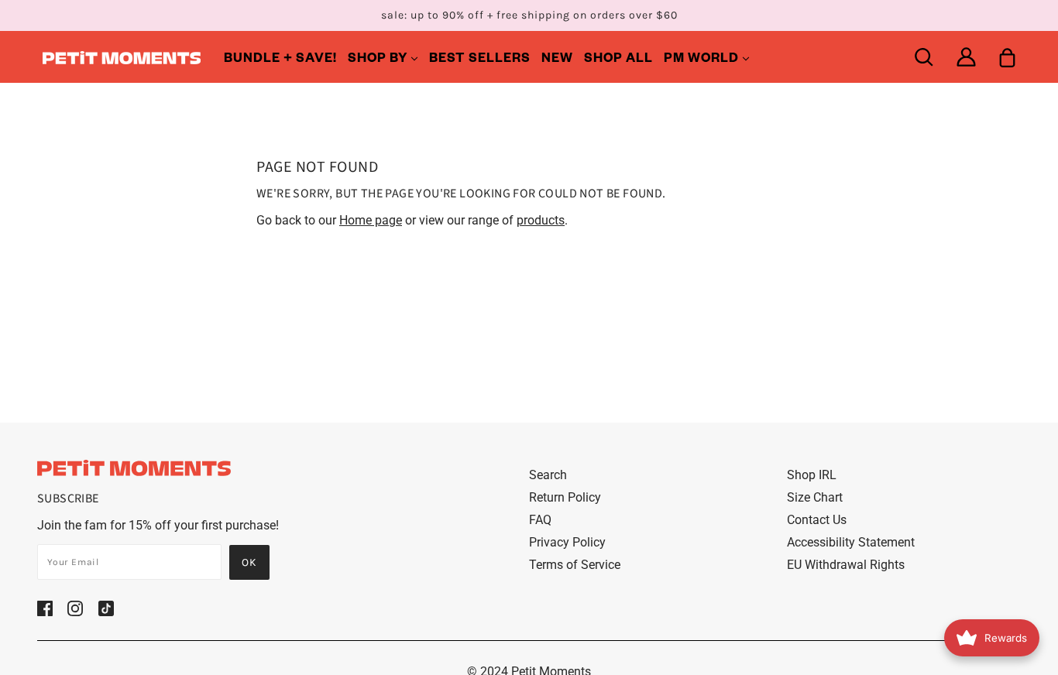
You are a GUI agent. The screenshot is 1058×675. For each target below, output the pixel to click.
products (541, 220)
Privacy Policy (567, 542)
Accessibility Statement (851, 542)
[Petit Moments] (122, 57)
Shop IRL (811, 475)
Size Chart (815, 497)
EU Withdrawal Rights (846, 564)
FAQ (540, 519)
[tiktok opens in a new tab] (106, 607)
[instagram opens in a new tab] (75, 607)
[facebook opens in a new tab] (45, 607)
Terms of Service (574, 564)
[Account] (966, 57)
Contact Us (817, 519)
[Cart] (1007, 57)
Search (548, 475)
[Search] (923, 57)
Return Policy (565, 497)
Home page (370, 220)
